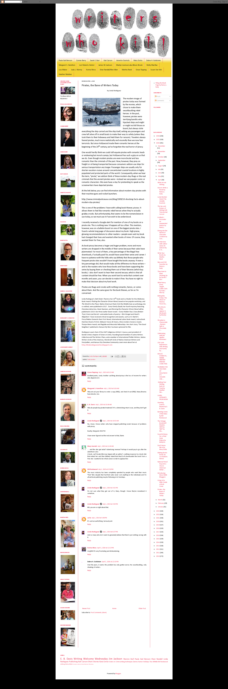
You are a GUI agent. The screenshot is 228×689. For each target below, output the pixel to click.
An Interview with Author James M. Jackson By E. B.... (162, 246)
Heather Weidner (65, 74)
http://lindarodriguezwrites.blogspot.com (97, 345)
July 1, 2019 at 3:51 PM (110, 488)
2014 (158, 542)
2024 (158, 143)
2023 (158, 511)
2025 (158, 139)
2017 (158, 532)
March (160, 500)
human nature (77, 664)
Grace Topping (141, 70)
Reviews (91, 664)
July (159, 169)
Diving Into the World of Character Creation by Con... (162, 235)
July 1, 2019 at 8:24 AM (111, 388)
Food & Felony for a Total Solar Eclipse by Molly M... (162, 438)
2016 (158, 535)
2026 (158, 136)
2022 (158, 514)
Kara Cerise (104, 662)
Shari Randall (156, 659)
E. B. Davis (91, 405)
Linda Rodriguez (93, 421)
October (161, 157)
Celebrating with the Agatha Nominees (162, 336)
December (161, 146)
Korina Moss (91, 70)
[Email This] (116, 356)
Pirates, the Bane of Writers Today (161, 492)
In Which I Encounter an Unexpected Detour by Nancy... (162, 222)
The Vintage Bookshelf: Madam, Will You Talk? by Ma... (162, 426)
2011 (158, 553)
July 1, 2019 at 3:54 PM (110, 504)
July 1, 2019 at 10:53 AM (111, 421)
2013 (158, 546)
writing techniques (126, 662)
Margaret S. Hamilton (67, 65)
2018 (158, 528)
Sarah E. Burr (95, 61)
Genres (135, 662)
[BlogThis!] (118, 356)
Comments (160, 101)
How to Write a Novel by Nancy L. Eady (163, 191)
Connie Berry (81, 61)
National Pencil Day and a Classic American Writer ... (163, 466)
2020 (158, 521)
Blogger (118, 674)
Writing (78, 659)
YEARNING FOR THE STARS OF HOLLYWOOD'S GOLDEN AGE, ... (163, 373)
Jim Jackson (115, 659)
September (161, 160)
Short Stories (93, 662)
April (160, 180)
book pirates (91, 359)
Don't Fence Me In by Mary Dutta (162, 447)
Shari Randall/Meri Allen (109, 70)
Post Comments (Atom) (99, 612)
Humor (140, 662)
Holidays (146, 662)
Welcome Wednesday (95, 659)
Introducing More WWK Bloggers (162, 475)
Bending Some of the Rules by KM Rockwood (163, 415)
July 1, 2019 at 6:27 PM (110, 532)
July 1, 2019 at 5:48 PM (99, 518)
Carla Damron (84, 664)
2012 (158, 549)
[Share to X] (120, 356)
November (161, 151)
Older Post (142, 608)
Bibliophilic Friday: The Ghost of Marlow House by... (162, 300)
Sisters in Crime (114, 662)
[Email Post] (111, 356)
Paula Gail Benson (65, 61)
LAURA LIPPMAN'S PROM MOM (163, 397)
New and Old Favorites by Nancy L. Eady (162, 265)
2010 (158, 556)
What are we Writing (162, 184)
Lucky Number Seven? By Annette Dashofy (162, 200)
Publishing (73, 662)
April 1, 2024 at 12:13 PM (105, 548)
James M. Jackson (105, 65)
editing (62, 664)
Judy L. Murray (76, 70)
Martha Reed (127, 70)
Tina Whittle (153, 662)
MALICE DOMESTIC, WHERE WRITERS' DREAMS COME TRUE (162, 359)
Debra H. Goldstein (153, 61)
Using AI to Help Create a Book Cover (162, 483)
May (159, 176)
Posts (158, 96)
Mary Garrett (92, 446)
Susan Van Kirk (156, 70)
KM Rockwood (92, 469)
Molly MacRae (152, 65)
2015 (158, 539)
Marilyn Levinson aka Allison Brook (129, 65)
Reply (89, 381)
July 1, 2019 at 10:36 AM (104, 405)
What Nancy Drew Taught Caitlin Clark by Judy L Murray (162, 288)
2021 (158, 518)
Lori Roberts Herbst (86, 65)
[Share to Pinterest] (125, 356)
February (161, 503)
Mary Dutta (137, 61)
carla (89, 518)
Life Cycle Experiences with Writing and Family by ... (163, 346)
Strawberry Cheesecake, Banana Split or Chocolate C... (162, 325)
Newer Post (86, 608)
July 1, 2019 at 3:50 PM (105, 469)
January (161, 507)
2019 (158, 525)
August (160, 166)
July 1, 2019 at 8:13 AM (106, 372)
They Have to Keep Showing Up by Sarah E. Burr (162, 275)
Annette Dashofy (122, 61)
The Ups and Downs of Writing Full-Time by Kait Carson (162, 210)
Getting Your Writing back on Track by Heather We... (162, 387)
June (159, 173)
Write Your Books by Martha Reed (162, 256)
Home (114, 608)
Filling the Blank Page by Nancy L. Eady (161, 85)
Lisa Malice (63, 70)
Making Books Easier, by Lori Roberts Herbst (163, 456)
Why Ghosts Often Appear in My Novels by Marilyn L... (162, 312)
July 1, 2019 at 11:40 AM (106, 446)
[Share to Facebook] (122, 356)
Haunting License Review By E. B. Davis (163, 405)
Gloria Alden (69, 664)
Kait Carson (108, 61)
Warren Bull (128, 659)
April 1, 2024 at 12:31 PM (110, 562)
